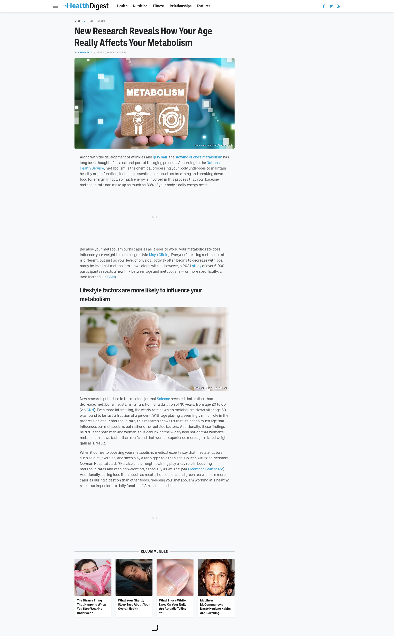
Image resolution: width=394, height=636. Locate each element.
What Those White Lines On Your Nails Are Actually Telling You (173, 606)
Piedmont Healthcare (205, 469)
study (196, 265)
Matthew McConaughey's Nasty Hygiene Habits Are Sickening (215, 606)
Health (122, 6)
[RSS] (339, 7)
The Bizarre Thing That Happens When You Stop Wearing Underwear (91, 606)
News (78, 21)
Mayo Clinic (158, 254)
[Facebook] (324, 7)
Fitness (158, 6)
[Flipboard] (331, 7)
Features (203, 6)
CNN (111, 277)
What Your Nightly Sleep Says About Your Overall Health (134, 604)
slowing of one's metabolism (198, 157)
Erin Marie (85, 52)
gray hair (160, 157)
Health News (96, 21)
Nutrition (140, 6)
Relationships (180, 6)
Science (163, 398)
